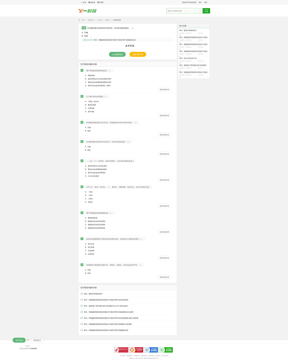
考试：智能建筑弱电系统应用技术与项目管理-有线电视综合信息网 (108, 312)
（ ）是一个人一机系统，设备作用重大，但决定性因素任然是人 (110, 161)
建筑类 (107, 20)
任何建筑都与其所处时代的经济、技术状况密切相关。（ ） (108, 141)
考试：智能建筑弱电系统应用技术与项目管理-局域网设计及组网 (107, 324)
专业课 (99, 20)
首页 (84, 2)
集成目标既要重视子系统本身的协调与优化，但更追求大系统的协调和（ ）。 (115, 239)
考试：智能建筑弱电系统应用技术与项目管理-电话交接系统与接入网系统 (110, 318)
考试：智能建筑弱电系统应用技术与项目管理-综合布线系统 (105, 300)
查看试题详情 (164, 89)
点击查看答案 (117, 54)
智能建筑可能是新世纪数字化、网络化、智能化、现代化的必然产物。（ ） (114, 265)
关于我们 (122, 355)
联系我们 (158, 355)
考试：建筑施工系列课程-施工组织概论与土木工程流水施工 (105, 306)
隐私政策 (144, 355)
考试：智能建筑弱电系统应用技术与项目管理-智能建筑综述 (105, 330)
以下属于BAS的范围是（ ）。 (97, 96)
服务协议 (130, 355)
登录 (200, 2)
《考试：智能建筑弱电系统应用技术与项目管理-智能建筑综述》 (114, 40)
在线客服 (33, 348)
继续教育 (91, 20)
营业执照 (165, 355)
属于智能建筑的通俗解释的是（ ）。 (100, 213)
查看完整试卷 (137, 54)
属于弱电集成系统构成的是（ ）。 (99, 70)
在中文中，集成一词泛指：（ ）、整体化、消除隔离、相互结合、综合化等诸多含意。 (118, 187)
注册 (205, 2)
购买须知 (151, 355)
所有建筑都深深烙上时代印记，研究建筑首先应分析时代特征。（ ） (111, 122)
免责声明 (137, 355)
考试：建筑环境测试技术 (92, 293)
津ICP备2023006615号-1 (151, 358)
